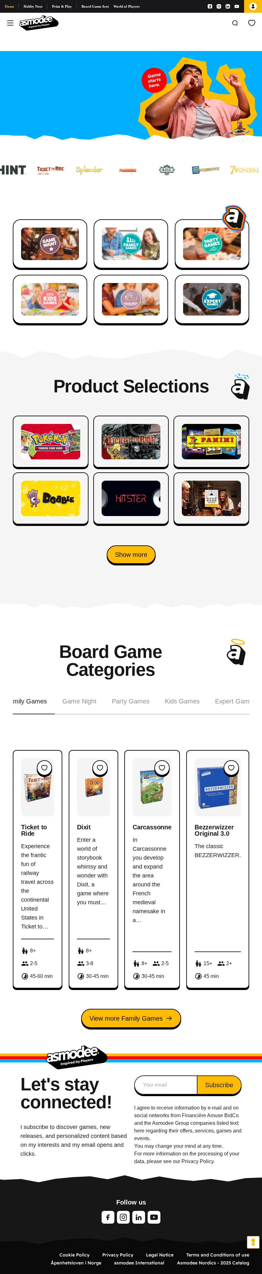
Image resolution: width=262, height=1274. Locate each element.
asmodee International (139, 1263)
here (139, 1130)
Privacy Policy (117, 1255)
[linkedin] (138, 1217)
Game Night (79, 701)
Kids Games (182, 701)
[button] (131, 554)
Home (9, 6)
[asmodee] (38, 23)
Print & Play (62, 6)
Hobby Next (33, 6)
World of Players (126, 6)
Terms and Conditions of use (217, 1255)
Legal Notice (159, 1255)
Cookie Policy (74, 1255)
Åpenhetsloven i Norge (76, 1263)
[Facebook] (209, 6)
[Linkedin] (227, 6)
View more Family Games (126, 1018)
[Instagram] (218, 6)
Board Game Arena (95, 6)
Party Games (131, 701)
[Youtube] (236, 6)
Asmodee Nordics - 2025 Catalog (213, 1263)
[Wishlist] (252, 23)
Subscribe (219, 1084)
